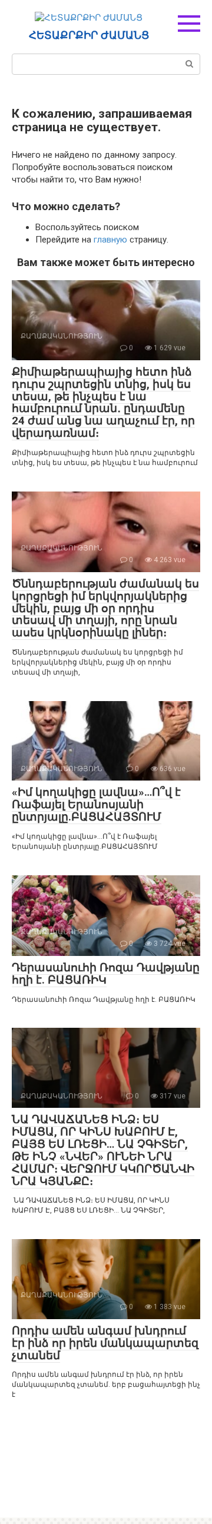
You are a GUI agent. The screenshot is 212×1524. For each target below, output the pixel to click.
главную (110, 239)
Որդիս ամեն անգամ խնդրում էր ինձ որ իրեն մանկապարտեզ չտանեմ (105, 1343)
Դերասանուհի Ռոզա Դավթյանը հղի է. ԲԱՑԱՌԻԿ (106, 974)
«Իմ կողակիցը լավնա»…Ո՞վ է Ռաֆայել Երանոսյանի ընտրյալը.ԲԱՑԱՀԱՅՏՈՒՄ (96, 804)
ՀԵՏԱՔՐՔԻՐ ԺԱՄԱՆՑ (89, 35)
